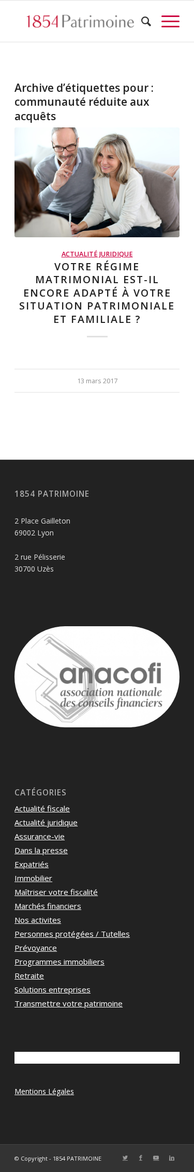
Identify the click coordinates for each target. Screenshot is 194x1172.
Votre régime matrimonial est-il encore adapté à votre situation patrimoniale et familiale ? (97, 292)
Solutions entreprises (52, 989)
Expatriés (31, 864)
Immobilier (33, 878)
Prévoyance (35, 947)
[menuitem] (141, 21)
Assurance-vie (39, 836)
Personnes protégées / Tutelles (72, 934)
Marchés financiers (47, 906)
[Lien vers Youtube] (156, 1157)
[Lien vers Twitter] (125, 1157)
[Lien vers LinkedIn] (172, 1157)
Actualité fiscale (42, 808)
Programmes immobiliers (59, 961)
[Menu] (165, 21)
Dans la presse (41, 850)
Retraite (29, 975)
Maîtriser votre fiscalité (56, 892)
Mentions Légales (44, 1091)
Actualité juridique (97, 254)
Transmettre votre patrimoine (68, 1003)
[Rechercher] (141, 21)
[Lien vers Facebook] (140, 1157)
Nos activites (37, 920)
